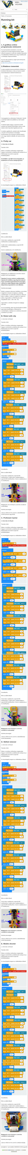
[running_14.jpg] (14, 600)
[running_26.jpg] (14, 1078)
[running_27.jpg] (14, 1122)
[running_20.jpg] (14, 846)
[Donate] (5, 1150)
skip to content (24, 1)
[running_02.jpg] (14, 84)
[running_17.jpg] (14, 716)
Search (13, 9)
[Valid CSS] (23, 1150)
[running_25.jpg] (14, 1043)
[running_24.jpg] (14, 1006)
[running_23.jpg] (14, 975)
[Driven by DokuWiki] (14, 1151)
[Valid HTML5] (17, 1150)
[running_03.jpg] (14, 104)
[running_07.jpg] (14, 347)
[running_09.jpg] (14, 420)
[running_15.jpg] (14, 635)
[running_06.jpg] (14, 261)
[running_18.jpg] (14, 773)
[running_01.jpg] (14, 32)
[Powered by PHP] (11, 1150)
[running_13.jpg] (14, 565)
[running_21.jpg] (14, 879)
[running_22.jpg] (14, 918)
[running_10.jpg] (14, 453)
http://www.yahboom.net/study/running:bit (13, 62)
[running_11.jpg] (14, 492)
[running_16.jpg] (14, 672)
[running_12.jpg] (14, 543)
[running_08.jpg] (14, 379)
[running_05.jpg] (14, 209)
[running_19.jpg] (14, 805)
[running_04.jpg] (14, 173)
